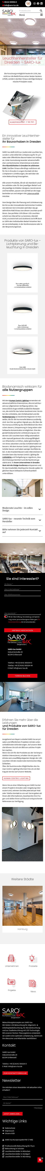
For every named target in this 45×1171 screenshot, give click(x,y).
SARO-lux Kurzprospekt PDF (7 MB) (19, 1139)
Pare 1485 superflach (22, 285)
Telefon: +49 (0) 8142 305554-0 (20, 663)
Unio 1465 (22, 368)
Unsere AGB (10, 1133)
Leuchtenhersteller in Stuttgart (17, 1154)
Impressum (9, 1131)
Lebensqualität (33, 193)
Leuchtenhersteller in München (17, 1151)
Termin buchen (22, 676)
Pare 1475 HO (22, 327)
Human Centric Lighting (19, 400)
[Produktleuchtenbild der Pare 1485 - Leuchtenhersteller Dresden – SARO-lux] (22, 268)
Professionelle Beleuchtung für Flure (20, 1146)
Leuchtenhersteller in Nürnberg (17, 1156)
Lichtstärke (7, 457)
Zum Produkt (22, 291)
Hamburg (22, 929)
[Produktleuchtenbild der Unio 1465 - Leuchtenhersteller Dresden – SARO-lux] (22, 351)
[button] (5, 909)
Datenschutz (10, 1128)
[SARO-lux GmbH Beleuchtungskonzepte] (9, 13)
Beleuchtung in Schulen (14, 1148)
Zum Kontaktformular (15, 1073)
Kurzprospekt (22, 122)
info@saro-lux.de (21, 668)
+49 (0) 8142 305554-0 (18, 1064)
